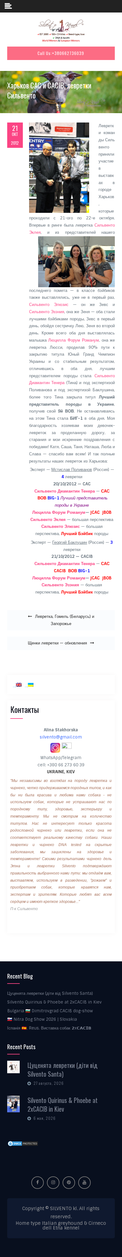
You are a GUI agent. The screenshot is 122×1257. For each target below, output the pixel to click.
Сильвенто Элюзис (49, 304)
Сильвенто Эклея (48, 519)
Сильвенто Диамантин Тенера (64, 491)
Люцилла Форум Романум (73, 340)
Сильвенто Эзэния (46, 311)
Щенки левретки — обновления (57, 643)
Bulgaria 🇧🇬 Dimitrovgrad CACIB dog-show (50, 1011)
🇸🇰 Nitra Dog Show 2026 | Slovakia (42, 1019)
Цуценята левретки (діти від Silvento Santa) (50, 993)
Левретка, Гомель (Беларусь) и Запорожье (64, 620)
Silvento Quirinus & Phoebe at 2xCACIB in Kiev (54, 1002)
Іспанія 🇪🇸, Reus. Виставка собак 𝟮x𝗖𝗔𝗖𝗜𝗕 (49, 1028)
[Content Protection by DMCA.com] (22, 1143)
